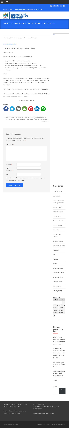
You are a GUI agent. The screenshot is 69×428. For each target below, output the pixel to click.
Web (7, 174)
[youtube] (57, 7)
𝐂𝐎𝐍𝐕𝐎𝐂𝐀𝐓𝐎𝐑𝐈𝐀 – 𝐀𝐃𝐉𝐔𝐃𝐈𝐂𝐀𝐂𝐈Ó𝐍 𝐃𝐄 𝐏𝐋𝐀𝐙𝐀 (59, 364)
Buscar (55, 386)
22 (63, 310)
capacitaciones (57, 191)
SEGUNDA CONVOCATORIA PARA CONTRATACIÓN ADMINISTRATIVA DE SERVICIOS (27, 120)
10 (54, 308)
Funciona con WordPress (42, 424)
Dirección (56, 230)
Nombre (9, 164)
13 (59, 308)
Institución (56, 250)
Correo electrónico (9, 169)
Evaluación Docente (59, 245)
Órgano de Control (58, 272)
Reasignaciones (57, 281)
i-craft (54, 424)
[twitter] (54, 7)
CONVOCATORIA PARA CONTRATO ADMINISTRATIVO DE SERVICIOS (25, 117)
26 (57, 313)
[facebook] (51, 7)
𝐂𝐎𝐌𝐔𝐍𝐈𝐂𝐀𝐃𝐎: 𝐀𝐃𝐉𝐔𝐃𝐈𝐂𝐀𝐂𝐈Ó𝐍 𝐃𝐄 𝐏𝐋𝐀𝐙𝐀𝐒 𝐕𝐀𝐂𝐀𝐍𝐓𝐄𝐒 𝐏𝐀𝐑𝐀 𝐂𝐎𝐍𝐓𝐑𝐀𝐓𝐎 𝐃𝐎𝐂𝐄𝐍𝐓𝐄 (59, 353)
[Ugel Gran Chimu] (14, 15)
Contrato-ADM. (57, 207)
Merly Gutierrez (32, 38)
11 (56, 308)
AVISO (55, 380)
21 (61, 310)
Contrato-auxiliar (58, 212)
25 (56, 313)
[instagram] (64, 7)
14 (61, 308)
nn (54, 254)
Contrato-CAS (57, 216)
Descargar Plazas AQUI (9, 44)
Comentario (10, 144)
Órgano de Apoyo (58, 268)
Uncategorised (20, 38)
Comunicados (57, 196)
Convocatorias (57, 225)
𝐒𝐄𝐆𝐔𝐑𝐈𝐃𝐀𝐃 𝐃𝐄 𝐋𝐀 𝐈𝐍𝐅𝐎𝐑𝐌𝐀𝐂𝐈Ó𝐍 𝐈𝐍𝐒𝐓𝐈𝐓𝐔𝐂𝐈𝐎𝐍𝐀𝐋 (59, 373)
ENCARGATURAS (58, 241)
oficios (55, 263)
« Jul (59, 320)
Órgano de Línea (58, 277)
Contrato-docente (58, 221)
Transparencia (57, 286)
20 (59, 310)
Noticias (55, 259)
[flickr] (61, 7)
